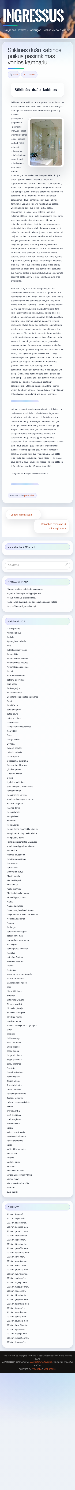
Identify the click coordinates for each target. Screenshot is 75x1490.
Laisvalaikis (12, 867)
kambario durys (14, 791)
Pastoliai (11, 953)
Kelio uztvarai (13, 812)
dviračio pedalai (14, 748)
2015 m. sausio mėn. (16, 1316)
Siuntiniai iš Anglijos (16, 1012)
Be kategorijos (13, 688)
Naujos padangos (15, 906)
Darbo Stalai (12, 722)
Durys (9, 735)
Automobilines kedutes (17, 662)
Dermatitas (12, 731)
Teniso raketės (13, 1081)
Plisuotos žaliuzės (15, 961)
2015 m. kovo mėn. (16, 1308)
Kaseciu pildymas (15, 803)
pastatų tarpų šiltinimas (17, 948)
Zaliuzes (11, 1187)
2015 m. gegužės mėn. (17, 1299)
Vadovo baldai (13, 1123)
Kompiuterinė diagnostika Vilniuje (22, 829)
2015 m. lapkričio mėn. (17, 1274)
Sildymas (11, 995)
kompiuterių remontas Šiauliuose (22, 842)
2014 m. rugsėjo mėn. (17, 1333)
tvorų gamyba (13, 1111)
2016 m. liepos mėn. (16, 1240)
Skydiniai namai (14, 1017)
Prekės (10, 965)
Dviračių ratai (13, 756)
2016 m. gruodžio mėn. (17, 1231)
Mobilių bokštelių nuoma (18, 893)
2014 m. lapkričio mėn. (17, 1325)
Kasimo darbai (13, 808)
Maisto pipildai (13, 876)
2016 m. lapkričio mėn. (17, 1235)
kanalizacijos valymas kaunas (20, 799)
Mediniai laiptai (14, 880)
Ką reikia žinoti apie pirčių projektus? (24, 593)
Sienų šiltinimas (14, 991)
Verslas (10, 1157)
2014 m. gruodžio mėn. (17, 1321)
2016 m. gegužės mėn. (17, 1248)
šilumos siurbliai (14, 1004)
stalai (9, 1029)
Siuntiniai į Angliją (15, 1008)
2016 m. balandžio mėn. (18, 1252)
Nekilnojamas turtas (16, 919)
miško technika (14, 889)
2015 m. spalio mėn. (16, 1278)
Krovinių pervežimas (16, 859)
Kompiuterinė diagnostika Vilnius (22, 833)
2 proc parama (13, 628)
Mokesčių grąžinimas (17, 897)
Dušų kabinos (13, 739)
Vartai (9, 1145)
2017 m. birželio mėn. (17, 1223)
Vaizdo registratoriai (16, 1132)
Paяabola (37, 1369)
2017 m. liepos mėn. (16, 1218)
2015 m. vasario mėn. (17, 1312)
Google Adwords (14, 774)
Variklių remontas (15, 1140)
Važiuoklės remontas (16, 1149)
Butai (9, 701)
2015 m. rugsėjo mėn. (17, 1282)
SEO (9, 987)
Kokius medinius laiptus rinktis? (21, 598)
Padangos (11, 927)
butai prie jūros (14, 709)
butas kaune (12, 714)
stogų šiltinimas (14, 1064)
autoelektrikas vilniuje (17, 650)
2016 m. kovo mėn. (16, 1257)
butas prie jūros (14, 718)
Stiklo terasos (13, 1047)
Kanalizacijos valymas (17, 795)
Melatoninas (12, 884)
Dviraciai (11, 744)
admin (15, 75)
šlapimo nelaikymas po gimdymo (22, 1025)
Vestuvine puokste (15, 1170)
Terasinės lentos (14, 1085)
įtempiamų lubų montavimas (20, 786)
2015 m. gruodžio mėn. (17, 1269)
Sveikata (11, 1068)
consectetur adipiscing (41, 1361)
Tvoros (10, 1106)
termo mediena (14, 1089)
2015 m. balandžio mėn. (18, 1304)
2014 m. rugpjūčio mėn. (18, 1338)
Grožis (10, 778)
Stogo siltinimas (14, 1055)
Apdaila (10, 637)
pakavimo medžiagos (17, 931)
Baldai (10, 671)
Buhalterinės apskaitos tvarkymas (22, 697)
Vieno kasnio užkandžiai (18, 1183)
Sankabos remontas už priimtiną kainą (53, 526)
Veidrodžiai (12, 1153)
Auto (9, 645)
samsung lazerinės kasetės (19, 974)
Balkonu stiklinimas (16, 675)
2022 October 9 (29, 75)
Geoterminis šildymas (17, 765)
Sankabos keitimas (16, 978)
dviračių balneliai (14, 752)
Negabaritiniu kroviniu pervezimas (22, 914)
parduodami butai (15, 936)
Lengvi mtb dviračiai (20, 514)
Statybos (11, 1034)
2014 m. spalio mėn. (16, 1329)
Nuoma (10, 923)
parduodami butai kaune (18, 940)
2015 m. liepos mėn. (16, 1291)
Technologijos (13, 1076)
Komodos (11, 820)
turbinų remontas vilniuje (18, 1102)
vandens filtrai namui (16, 1136)
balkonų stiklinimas (16, 680)
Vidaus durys (13, 1179)
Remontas (12, 970)
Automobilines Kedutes (17, 658)
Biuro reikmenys (14, 692)
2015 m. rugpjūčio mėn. (18, 1287)
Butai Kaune (12, 705)
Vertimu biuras (13, 1162)
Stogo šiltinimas (14, 1059)
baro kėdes (12, 684)
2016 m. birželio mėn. (17, 1244)
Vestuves (11, 1166)
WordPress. (50, 1369)
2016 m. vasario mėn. (17, 1261)
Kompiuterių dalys (15, 838)
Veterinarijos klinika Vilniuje (19, 1175)
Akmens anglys (14, 633)
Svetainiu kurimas (15, 1072)
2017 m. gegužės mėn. (17, 1227)
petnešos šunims (15, 957)
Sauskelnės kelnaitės (17, 983)
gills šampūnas (14, 769)
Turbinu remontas (15, 1098)
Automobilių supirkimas (17, 667)
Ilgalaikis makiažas (15, 782)
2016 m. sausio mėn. (16, 1265)
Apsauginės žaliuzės (16, 641)
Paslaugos (12, 944)
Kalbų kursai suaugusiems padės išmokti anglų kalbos (32, 602)
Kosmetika (12, 850)
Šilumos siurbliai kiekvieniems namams (25, 589)
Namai (10, 902)
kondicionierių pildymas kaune (21, 846)
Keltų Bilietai (12, 816)
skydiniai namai (14, 1021)
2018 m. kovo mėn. (16, 1214)
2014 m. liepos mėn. (16, 1342)
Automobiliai (12, 654)
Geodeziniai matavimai (17, 761)
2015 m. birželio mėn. (17, 1295)
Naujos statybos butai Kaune (20, 910)
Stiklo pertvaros (14, 1042)
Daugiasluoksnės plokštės (19, 726)
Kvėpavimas (12, 863)
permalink (29, 495)
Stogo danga (13, 1051)
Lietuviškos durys (15, 872)
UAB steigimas (14, 1115)
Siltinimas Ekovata (15, 1000)
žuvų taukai (12, 1192)
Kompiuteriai (13, 825)
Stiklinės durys (13, 1038)
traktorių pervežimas (16, 1093)
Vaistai (10, 1128)
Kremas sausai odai (16, 855)
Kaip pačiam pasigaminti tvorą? (21, 606)
